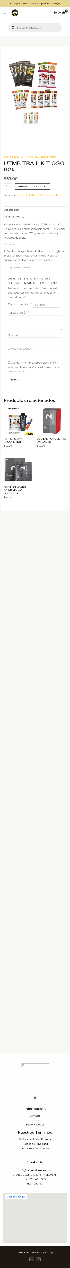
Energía (8, 156)
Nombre (13, 335)
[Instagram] (35, 1097)
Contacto (35, 1115)
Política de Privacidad (35, 1143)
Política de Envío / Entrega (35, 1139)
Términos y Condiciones (35, 1148)
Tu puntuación (20, 304)
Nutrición (40, 156)
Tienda (35, 1120)
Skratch (51, 156)
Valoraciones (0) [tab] (14, 216)
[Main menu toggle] (4, 12)
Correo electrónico (19, 349)
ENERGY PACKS (24, 156)
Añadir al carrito (32, 186)
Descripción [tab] (11, 209)
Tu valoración (18, 312)
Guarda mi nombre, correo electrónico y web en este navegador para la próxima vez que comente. (33, 367)
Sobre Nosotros (35, 1124)
